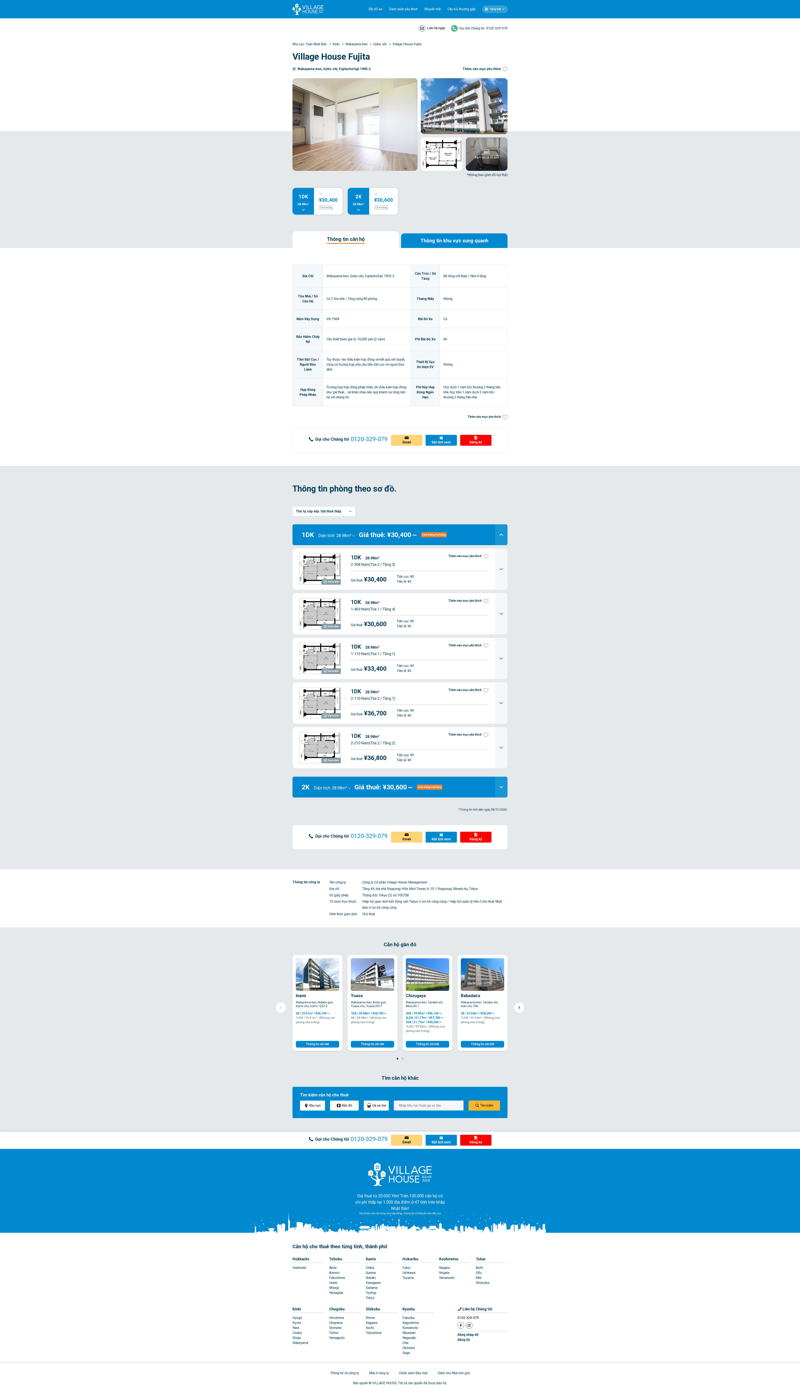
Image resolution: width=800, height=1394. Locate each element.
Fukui (406, 1268)
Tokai (480, 1259)
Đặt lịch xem (441, 442)
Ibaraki (371, 1278)
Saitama (372, 1288)
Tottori (334, 1333)
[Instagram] (469, 1325)
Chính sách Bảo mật (413, 1373)
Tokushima (373, 1333)
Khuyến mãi (432, 9)
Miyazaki (409, 1333)
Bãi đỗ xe (375, 9)
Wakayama (300, 1343)
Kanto (371, 1259)
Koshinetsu (448, 1259)
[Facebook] (461, 1325)
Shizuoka (482, 1283)
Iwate (333, 1283)
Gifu (479, 1273)
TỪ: (320, 194)
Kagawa (371, 1323)
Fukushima (337, 1278)
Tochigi (371, 1293)
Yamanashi (447, 1278)
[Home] (400, 1174)
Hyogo (297, 1318)
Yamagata (336, 1293)
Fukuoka (408, 1318)
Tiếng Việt (495, 9)
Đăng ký (476, 442)
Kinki (296, 1309)
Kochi (370, 1328)
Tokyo (370, 1298)
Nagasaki (409, 1338)
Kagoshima (410, 1323)
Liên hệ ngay (436, 28)
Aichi (479, 1268)
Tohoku (335, 1259)
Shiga (296, 1338)
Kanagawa (373, 1283)
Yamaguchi (337, 1338)
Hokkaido (300, 1259)
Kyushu (408, 1309)
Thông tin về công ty (344, 1373)
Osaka (297, 1333)
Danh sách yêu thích (403, 9)
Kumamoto (410, 1328)
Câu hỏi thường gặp (462, 9)
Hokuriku (410, 1259)
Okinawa (408, 1348)
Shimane (335, 1328)
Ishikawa (408, 1273)
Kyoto (296, 1323)
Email (406, 442)
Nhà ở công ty (379, 1373)
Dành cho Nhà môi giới (454, 1373)
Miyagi (334, 1288)
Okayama (335, 1323)
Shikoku (373, 1309)
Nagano (444, 1268)
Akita (332, 1268)
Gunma (371, 1273)
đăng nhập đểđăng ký (468, 1337)
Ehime (370, 1318)
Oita (405, 1343)
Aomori (334, 1273)
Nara (295, 1328)
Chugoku (337, 1309)
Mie (478, 1278)
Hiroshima (336, 1318)
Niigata (444, 1273)
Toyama (408, 1278)
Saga (406, 1353)
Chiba (370, 1268)
